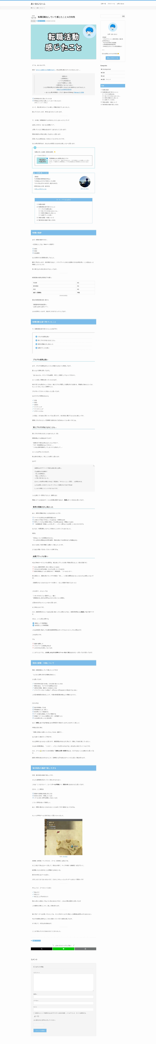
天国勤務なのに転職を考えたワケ (58, 158)
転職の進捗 (42, 204)
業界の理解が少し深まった (48, 213)
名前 (35, 994)
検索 (123, 16)
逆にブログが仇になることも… (49, 211)
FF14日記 (65, 856)
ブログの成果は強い (46, 209)
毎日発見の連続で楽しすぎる (47, 220)
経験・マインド (41, 21)
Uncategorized (106, 69)
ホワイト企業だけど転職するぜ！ (45, 70)
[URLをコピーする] (85, 948)
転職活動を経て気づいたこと (47, 207)
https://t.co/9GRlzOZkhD (64, 89)
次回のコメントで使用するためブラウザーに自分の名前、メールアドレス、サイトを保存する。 (61, 1013)
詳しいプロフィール (41, 189)
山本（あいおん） (85, 188)
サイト (35, 1007)
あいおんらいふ (38, 4)
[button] (41, 948)
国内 (103, 72)
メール (35, 1000)
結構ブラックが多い (46, 215)
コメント (36, 972)
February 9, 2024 (79, 92)
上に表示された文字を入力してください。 (44, 1020)
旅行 (103, 76)
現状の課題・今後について (46, 217)
